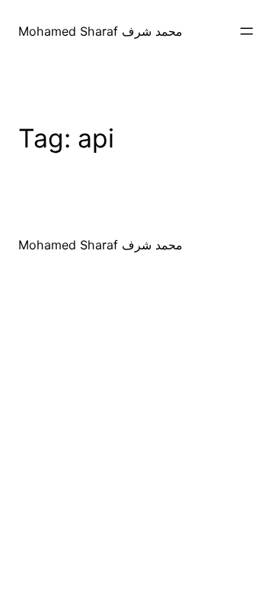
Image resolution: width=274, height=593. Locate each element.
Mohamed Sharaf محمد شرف (100, 31)
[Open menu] (246, 31)
